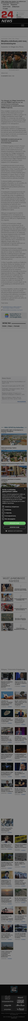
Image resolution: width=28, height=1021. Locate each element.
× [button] (24, 489)
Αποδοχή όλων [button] (14, 523)
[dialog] (14, 510)
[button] (14, 531)
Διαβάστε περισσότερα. (8, 503)
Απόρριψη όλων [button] (14, 527)
